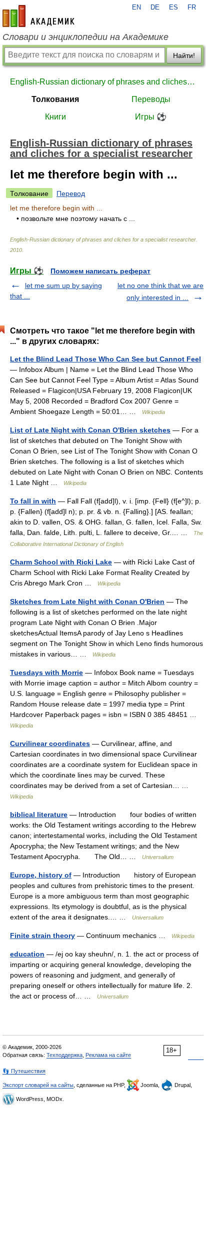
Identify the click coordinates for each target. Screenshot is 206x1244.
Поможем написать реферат (100, 271)
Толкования (55, 99)
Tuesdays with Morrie (46, 672)
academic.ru (38, 16)
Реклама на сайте (108, 1055)
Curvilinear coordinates (50, 744)
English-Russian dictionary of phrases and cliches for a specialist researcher (103, 82)
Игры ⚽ (150, 116)
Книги (55, 116)
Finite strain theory (42, 936)
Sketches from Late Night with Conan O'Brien (87, 602)
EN (136, 7)
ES (173, 7)
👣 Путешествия (24, 1071)
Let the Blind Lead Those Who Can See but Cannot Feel (105, 359)
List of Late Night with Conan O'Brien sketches (90, 430)
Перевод (70, 194)
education (27, 954)
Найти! (184, 56)
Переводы (151, 99)
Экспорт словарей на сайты (38, 1085)
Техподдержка (64, 1055)
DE (155, 7)
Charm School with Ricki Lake (61, 562)
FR (192, 7)
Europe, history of (41, 875)
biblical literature (39, 814)
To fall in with (33, 501)
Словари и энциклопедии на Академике (85, 37)
